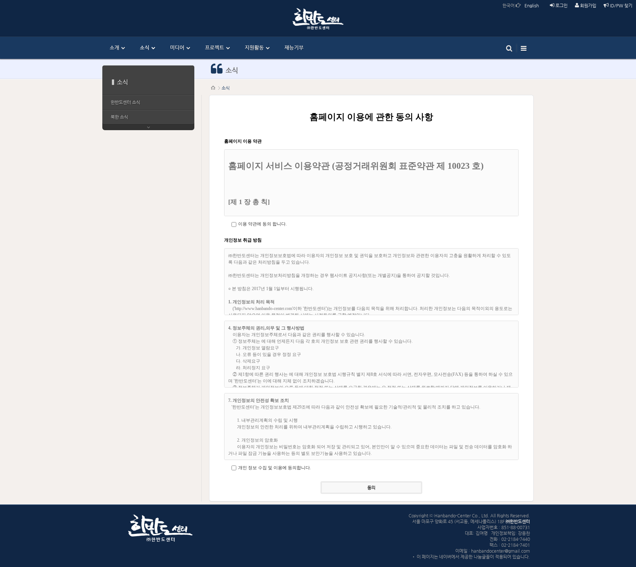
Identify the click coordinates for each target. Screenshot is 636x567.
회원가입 (587, 5)
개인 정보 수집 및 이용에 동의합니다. (274, 467)
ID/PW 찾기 (620, 5)
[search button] (509, 48)
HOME (213, 88)
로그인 (561, 5)
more (148, 127)
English (531, 5)
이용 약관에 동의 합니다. (262, 224)
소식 (226, 87)
